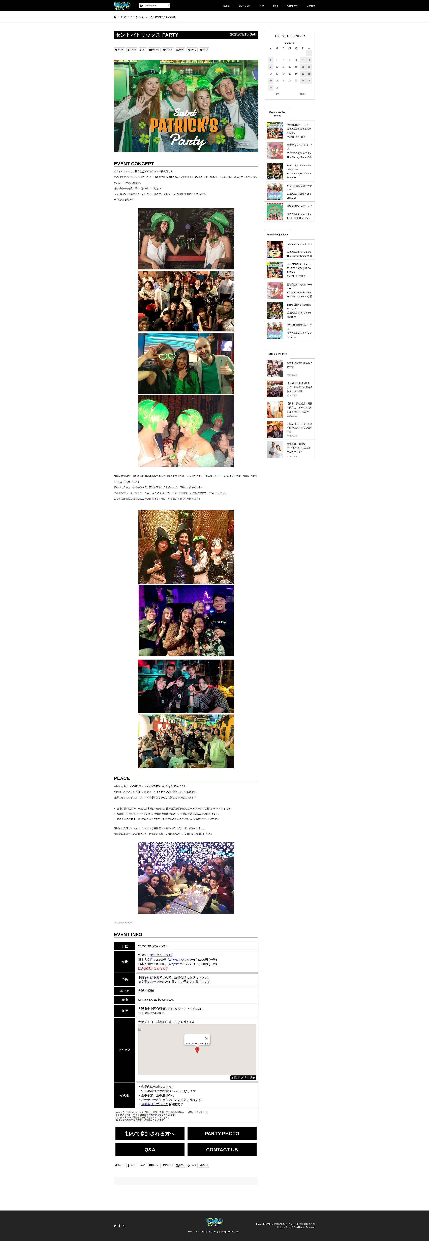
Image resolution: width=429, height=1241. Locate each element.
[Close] (206, 1038)
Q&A (149, 1149)
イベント (125, 17)
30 (271, 88)
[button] (197, 1050)
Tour (261, 5)
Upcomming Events (277, 234)
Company (292, 5)
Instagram (124, 1225)
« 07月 (277, 94)
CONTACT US (222, 1149)
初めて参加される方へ (150, 1133)
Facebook (119, 1225)
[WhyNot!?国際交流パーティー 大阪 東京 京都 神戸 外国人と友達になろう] (122, 5)
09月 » (302, 94)
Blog (275, 5)
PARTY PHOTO (222, 1133)
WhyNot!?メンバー (181, 964)
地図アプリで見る (243, 1077)
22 (309, 74)
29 (309, 81)
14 (303, 67)
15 (309, 67)
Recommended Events (277, 114)
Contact (311, 5)
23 (271, 81)
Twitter (115, 1225)
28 (303, 81)
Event (226, 5)
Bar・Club (244, 5)
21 (303, 74)
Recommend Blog (277, 353)
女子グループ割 (161, 955)
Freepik (129, 922)
